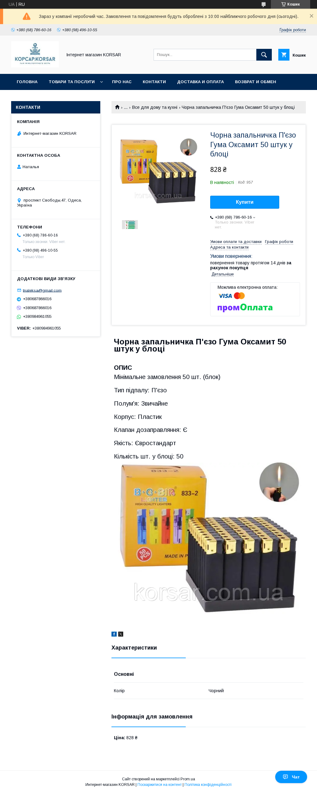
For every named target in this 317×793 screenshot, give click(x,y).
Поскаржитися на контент (159, 784)
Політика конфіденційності (208, 784)
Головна (27, 81)
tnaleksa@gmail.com (42, 290)
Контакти (154, 81)
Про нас (122, 81)
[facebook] (114, 635)
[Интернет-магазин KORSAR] (35, 65)
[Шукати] (264, 55)
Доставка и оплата (200, 81)
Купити (245, 202)
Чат (296, 776)
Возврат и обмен (255, 81)
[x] (120, 635)
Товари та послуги (72, 81)
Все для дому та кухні (154, 107)
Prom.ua (187, 779)
